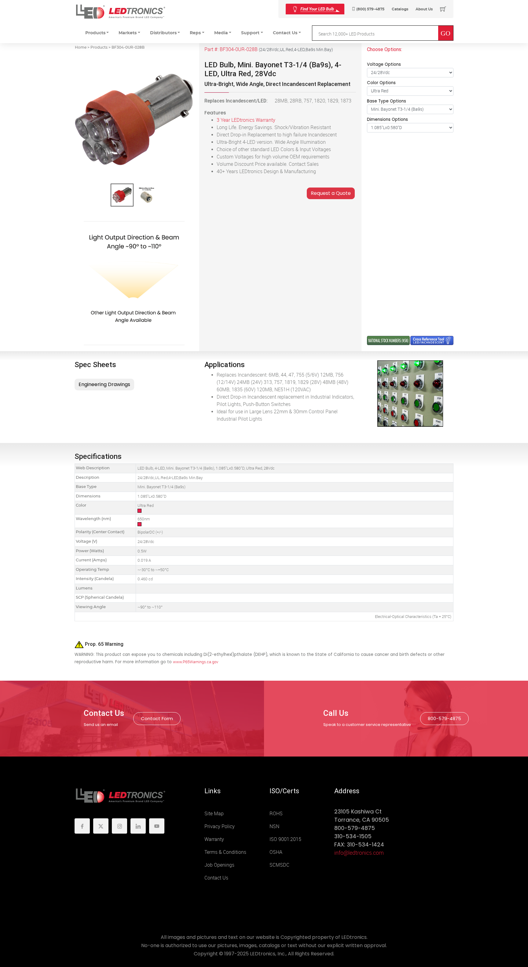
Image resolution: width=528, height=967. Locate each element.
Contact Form (157, 718)
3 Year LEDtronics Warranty (246, 120)
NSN (274, 826)
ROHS (276, 813)
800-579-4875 (444, 718)
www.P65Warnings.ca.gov (195, 662)
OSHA (276, 852)
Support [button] (250, 33)
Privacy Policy (219, 826)
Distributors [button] (163, 33)
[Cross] (315, 9)
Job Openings (219, 865)
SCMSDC (279, 865)
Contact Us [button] (285, 33)
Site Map (214, 813)
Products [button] (95, 33)
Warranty (214, 839)
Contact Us (216, 878)
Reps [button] (195, 33)
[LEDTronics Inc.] (120, 11)
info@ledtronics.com (359, 853)
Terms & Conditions (225, 852)
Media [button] (221, 33)
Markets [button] (128, 33)
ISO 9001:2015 (285, 839)
